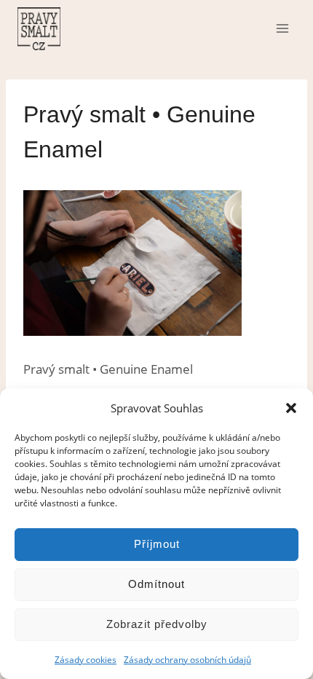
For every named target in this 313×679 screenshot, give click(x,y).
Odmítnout (156, 584)
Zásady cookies (85, 660)
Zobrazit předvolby (156, 624)
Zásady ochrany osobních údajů (187, 660)
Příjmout (157, 544)
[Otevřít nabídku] (282, 28)
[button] (291, 408)
